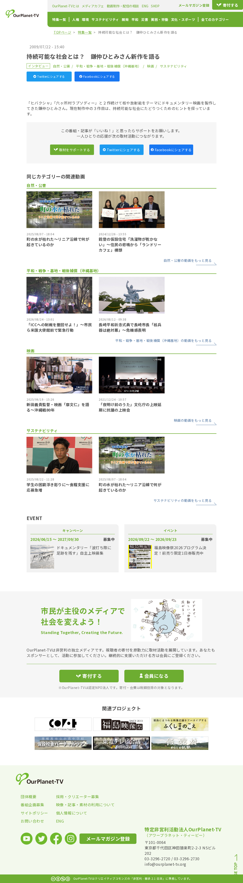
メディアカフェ (93, 6)
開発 (125, 19)
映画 (150, 66)
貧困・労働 (159, 19)
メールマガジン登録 (194, 5)
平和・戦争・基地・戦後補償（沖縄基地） (108, 66)
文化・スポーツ (183, 19)
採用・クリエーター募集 (73, 796)
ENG (145, 6)
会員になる (156, 675)
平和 (134, 19)
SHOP (155, 6)
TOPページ (62, 32)
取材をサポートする (74, 149)
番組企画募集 (32, 804)
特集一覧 (59, 19)
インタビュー (38, 65)
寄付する (230, 5)
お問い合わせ (32, 821)
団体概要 (28, 796)
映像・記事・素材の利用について (73, 804)
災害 (144, 19)
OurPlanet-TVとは (65, 6)
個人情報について (71, 813)
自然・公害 (61, 66)
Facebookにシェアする (99, 76)
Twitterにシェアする (51, 76)
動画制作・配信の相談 (123, 6)
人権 (75, 19)
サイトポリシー (34, 813)
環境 (85, 19)
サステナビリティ (105, 19)
